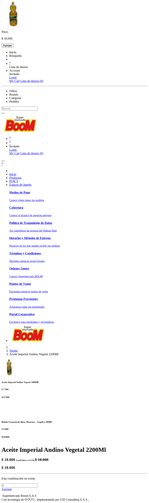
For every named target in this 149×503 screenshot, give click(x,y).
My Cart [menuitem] (14, 81)
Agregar (7, 45)
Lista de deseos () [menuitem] (31, 81)
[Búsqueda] (3, 113)
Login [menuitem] (13, 77)
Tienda (13, 350)
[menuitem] (12, 174)
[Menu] (3, 161)
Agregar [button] (7, 489)
